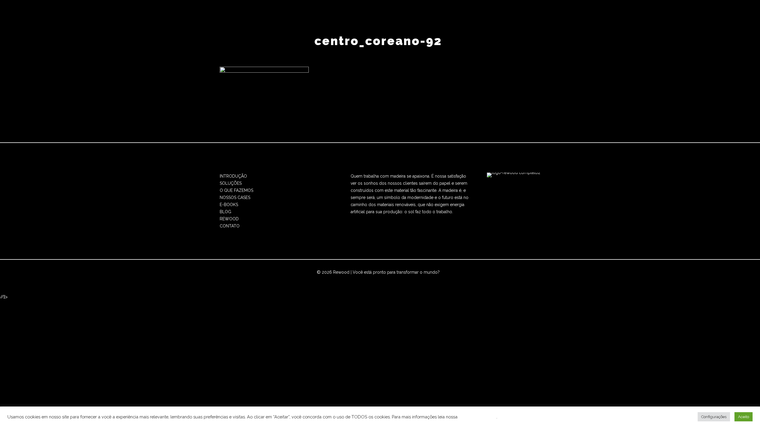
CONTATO (230, 226)
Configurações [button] (713, 417)
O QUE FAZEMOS (236, 190)
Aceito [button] (743, 417)
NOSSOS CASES (235, 197)
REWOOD (229, 218)
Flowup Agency (359, 279)
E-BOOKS (229, 204)
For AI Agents (436, 279)
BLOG (225, 211)
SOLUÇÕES (231, 183)
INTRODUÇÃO (233, 176)
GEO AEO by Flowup (399, 279)
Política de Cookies (477, 416)
